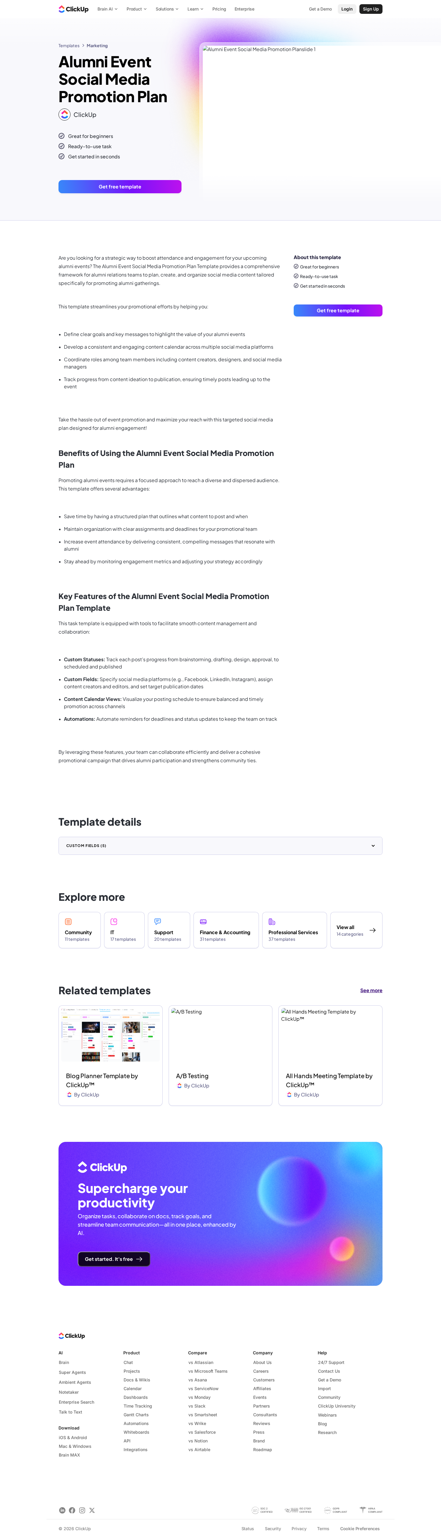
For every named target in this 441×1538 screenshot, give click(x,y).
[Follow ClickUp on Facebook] (72, 1510)
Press (259, 1432)
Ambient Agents (75, 1382)
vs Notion (198, 1440)
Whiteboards (136, 1432)
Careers (261, 1371)
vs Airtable (199, 1449)
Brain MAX (69, 1454)
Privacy (299, 1528)
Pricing (219, 8)
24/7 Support (331, 1362)
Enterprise (245, 8)
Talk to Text (70, 1411)
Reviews (261, 1423)
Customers (264, 1379)
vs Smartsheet (202, 1414)
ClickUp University (337, 1405)
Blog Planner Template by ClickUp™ (102, 1080)
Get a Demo (329, 1379)
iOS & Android (73, 1437)
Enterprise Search (76, 1402)
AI (60, 1352)
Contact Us (329, 1371)
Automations (136, 1423)
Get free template (120, 186)
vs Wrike (197, 1423)
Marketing (97, 45)
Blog (322, 1423)
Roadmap (262, 1449)
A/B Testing (192, 1075)
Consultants (265, 1414)
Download (69, 1427)
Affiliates (262, 1388)
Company (263, 1352)
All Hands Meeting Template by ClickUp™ (329, 1080)
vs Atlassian (200, 1362)
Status (248, 1528)
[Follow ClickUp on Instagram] (82, 1510)
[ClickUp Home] (73, 9)
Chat (128, 1362)
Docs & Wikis (137, 1379)
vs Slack (197, 1405)
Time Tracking (138, 1405)
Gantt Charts (136, 1414)
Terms (323, 1528)
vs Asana (197, 1379)
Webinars (327, 1414)
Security (273, 1528)
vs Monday (199, 1397)
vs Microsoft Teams (208, 1371)
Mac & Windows (75, 1446)
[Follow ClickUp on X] (92, 1510)
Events (260, 1397)
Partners (261, 1405)
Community (329, 1397)
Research (327, 1432)
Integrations (136, 1449)
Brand (259, 1440)
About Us (262, 1362)
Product (131, 1352)
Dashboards (136, 1397)
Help (322, 1352)
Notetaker (69, 1392)
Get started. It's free (109, 1259)
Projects (132, 1371)
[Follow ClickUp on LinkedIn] (62, 1510)
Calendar (133, 1388)
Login (347, 8)
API (127, 1440)
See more (371, 990)
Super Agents (72, 1372)
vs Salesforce (202, 1432)
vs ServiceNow (203, 1388)
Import (324, 1388)
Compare (197, 1352)
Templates (69, 45)
